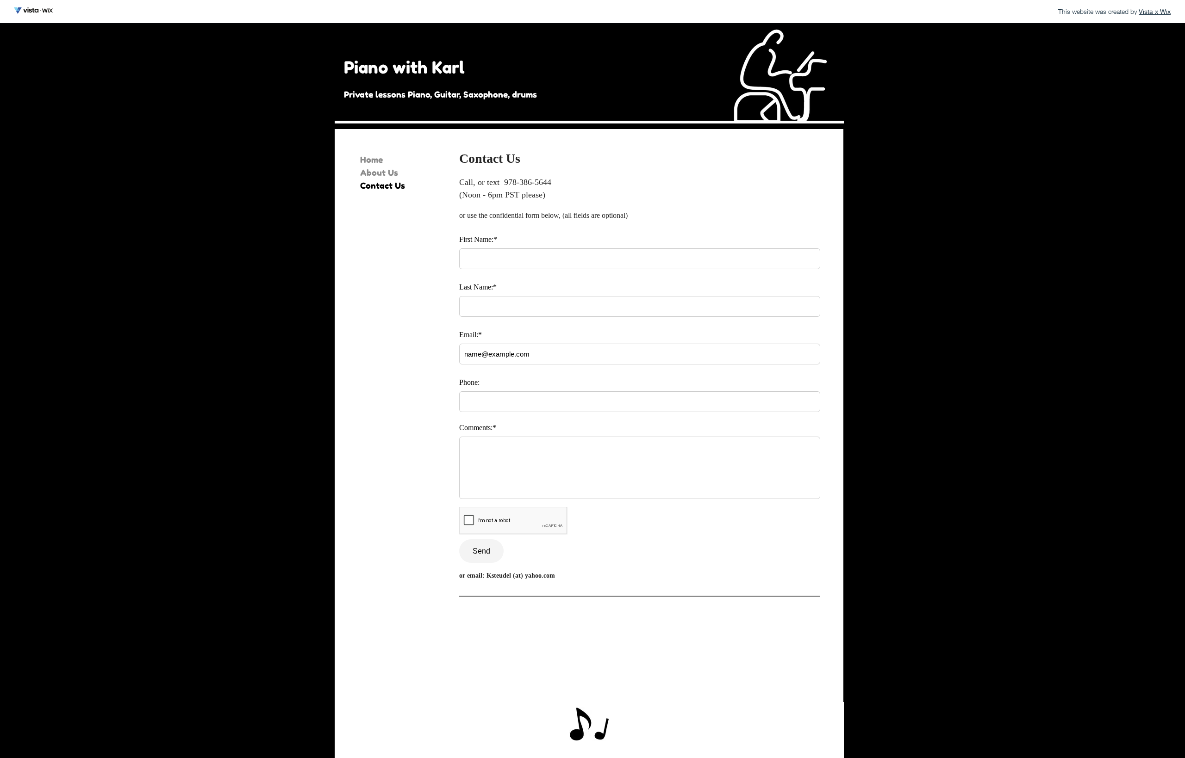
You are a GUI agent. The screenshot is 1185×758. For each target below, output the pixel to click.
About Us (379, 172)
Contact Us (382, 185)
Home (371, 159)
